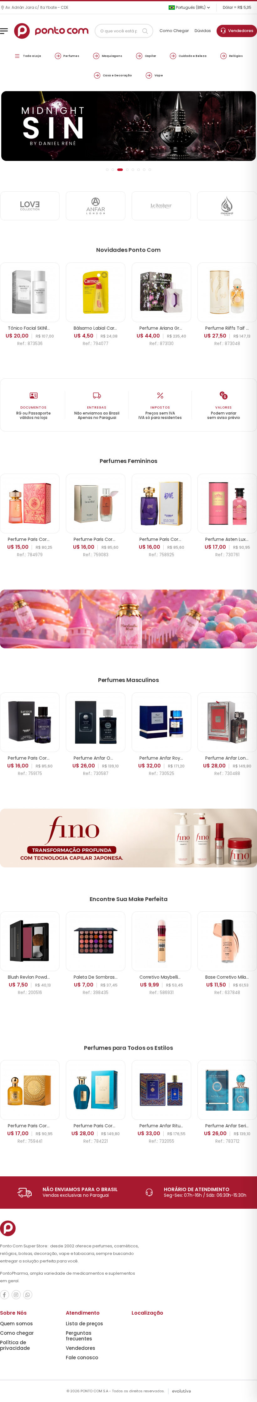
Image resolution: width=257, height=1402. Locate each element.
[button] (107, 170)
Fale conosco (82, 1357)
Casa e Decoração (117, 75)
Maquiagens (112, 56)
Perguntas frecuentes (79, 1336)
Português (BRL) (190, 7)
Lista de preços (84, 1323)
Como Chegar (174, 31)
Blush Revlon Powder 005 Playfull (42, 977)
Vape (159, 75)
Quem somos (16, 1323)
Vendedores (239, 31)
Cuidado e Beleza (193, 56)
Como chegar (17, 1333)
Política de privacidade (15, 1345)
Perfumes (71, 56)
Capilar (150, 56)
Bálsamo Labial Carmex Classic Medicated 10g (123, 328)
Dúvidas (203, 31)
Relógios (236, 56)
